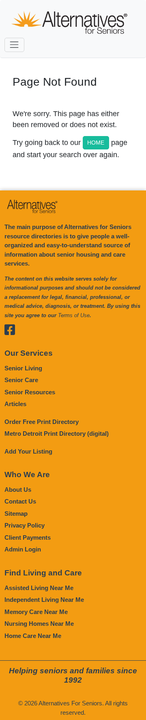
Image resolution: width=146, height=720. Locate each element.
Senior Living (23, 368)
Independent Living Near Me (44, 599)
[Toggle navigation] (14, 45)
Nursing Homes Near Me (39, 623)
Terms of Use (74, 315)
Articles (15, 403)
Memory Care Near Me (36, 611)
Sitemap (16, 513)
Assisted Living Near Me (38, 587)
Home (95, 142)
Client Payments (27, 537)
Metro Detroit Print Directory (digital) (56, 433)
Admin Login (22, 549)
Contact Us (20, 501)
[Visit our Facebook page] (10, 329)
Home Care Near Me (32, 635)
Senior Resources (29, 392)
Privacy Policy (24, 525)
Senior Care (21, 379)
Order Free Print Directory (41, 421)
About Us (17, 489)
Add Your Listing (28, 451)
